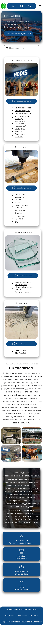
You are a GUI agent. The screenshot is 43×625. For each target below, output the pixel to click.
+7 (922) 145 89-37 (21, 558)
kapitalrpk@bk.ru (21, 589)
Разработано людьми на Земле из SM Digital (21, 622)
